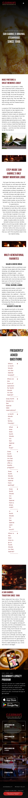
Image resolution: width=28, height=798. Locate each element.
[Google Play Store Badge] (10, 702)
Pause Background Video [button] (7, 72)
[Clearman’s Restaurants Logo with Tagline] (14, 714)
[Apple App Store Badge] (10, 697)
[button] (14, 369)
